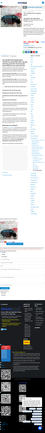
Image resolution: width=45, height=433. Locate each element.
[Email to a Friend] (31, 52)
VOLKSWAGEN (34, 213)
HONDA (32, 95)
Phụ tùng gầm (33, 173)
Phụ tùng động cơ (31, 10)
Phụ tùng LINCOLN (34, 177)
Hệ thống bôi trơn (35, 145)
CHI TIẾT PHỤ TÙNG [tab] (5, 56)
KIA (31, 111)
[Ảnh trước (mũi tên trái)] (1, 431)
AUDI (32, 59)
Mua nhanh (3, 294)
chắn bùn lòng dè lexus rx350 (37, 66)
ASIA (32, 57)
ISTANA (32, 102)
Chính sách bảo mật (40, 311)
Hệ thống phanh (34, 91)
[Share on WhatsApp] (24, 52)
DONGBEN (33, 73)
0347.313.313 (4, 354)
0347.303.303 (4, 357)
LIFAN (32, 118)
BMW (32, 62)
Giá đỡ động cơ (34, 84)
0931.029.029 (4, 351)
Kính (31, 113)
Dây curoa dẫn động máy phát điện (38, 163)
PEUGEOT (33, 133)
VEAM (32, 209)
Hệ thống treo (33, 93)
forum (8, 127)
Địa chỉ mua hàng (27, 49)
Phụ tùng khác (33, 175)
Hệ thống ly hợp (34, 89)
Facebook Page (39, 322)
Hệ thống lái (33, 86)
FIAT (31, 80)
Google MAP (38, 324)
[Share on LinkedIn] (36, 52)
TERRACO (33, 200)
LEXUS (32, 115)
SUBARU (32, 195)
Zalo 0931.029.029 (40, 320)
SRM (32, 191)
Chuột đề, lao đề (36, 160)
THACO (32, 202)
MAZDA (32, 122)
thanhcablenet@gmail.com (20, 352)
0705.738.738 (4, 353)
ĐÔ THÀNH (33, 77)
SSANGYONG (33, 193)
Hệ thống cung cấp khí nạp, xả (37, 146)
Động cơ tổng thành (35, 141)
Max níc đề (35, 165)
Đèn (31, 75)
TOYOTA (32, 204)
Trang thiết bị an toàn (35, 207)
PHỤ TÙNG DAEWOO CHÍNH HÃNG (33, 7)
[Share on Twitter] (29, 52)
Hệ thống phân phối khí (36, 153)
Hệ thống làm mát (35, 152)
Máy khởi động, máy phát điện (37, 155)
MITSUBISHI (33, 129)
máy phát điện (35, 168)
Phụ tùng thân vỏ (34, 180)
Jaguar (32, 109)
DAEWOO (32, 71)
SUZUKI (32, 198)
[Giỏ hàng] (43, 3)
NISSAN (32, 131)
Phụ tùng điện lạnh (34, 136)
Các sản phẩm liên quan (7, 175)
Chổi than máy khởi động (37, 158)
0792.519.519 (4, 356)
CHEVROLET (33, 68)
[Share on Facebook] (26, 52)
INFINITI (32, 100)
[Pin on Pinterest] (34, 52)
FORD (32, 82)
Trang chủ (25, 10)
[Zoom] (2, 26)
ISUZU (32, 104)
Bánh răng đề (35, 157)
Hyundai (32, 97)
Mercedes (33, 124)
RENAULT (32, 189)
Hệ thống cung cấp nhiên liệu (37, 148)
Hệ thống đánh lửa (35, 150)
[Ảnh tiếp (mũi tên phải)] (4, 431)
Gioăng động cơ (35, 143)
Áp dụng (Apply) (4, 288)
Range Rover (33, 186)
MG (31, 127)
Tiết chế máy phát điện (30, 11)
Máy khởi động (35, 166)
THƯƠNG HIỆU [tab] (13, 56)
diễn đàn (12, 127)
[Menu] (1, 2)
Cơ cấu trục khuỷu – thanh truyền (38, 140)
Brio (31, 64)
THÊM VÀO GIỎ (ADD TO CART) (15, 243)
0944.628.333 (4, 350)
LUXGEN (32, 120)
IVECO (32, 106)
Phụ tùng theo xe (34, 182)
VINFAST (32, 211)
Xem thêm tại (5, 172)
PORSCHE (33, 184)
